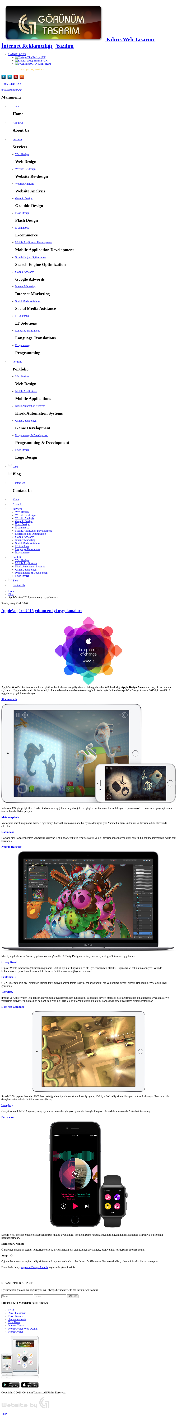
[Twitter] (10, 78)
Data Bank (14, 1322)
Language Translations (27, 330)
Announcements (17, 1319)
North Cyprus (15, 1331)
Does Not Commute (12, 1006)
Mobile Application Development (33, 242)
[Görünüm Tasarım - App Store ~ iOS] (29, 1386)
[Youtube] (16, 78)
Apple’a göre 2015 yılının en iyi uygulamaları (41, 610)
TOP (4, 1413)
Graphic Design (23, 198)
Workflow (7, 991)
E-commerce (22, 227)
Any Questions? (17, 1313)
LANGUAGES (17, 54)
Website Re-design (25, 168)
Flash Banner (15, 1316)
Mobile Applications (26, 391)
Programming (22, 345)
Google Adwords (24, 271)
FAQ (11, 1309)
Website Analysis (24, 183)
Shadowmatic (9, 699)
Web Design (22, 154)
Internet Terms (16, 1325)
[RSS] (22, 78)
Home (11, 591)
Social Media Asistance (28, 301)
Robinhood (8, 832)
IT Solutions (22, 315)
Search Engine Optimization (30, 257)
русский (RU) (42, 63)
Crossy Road (9, 962)
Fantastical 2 (8, 976)
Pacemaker (8, 1117)
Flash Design (22, 212)
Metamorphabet (10, 817)
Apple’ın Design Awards (34, 1267)
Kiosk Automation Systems (30, 405)
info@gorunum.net (11, 89)
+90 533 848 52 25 (11, 83)
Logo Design (22, 449)
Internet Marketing (25, 286)
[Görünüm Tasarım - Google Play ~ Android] (10, 1386)
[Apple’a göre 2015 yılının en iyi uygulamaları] (88, 651)
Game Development (26, 420)
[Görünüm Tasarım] (25, 1408)
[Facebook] (4, 78)
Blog (11, 594)
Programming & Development (31, 435)
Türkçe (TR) (39, 57)
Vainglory (7, 1105)
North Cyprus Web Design (23, 1328)
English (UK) (40, 60)
